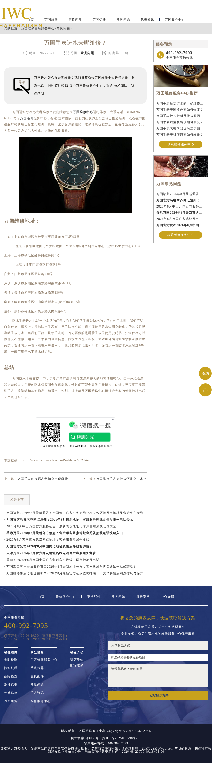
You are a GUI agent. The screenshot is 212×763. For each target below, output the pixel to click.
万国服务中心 (175, 19)
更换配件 (75, 19)
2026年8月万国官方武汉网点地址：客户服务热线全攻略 (180, 219)
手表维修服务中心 (44, 659)
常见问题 (123, 19)
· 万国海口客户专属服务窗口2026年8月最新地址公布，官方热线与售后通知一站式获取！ (70, 566)
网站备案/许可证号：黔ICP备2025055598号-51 (106, 738)
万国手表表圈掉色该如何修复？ (179, 110)
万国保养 (99, 19)
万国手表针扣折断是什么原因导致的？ (180, 116)
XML (147, 730)
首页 (41, 596)
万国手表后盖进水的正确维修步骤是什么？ (180, 103)
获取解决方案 (159, 695)
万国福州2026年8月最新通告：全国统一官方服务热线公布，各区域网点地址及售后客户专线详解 (180, 194)
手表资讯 (37, 692)
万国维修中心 (83, 112)
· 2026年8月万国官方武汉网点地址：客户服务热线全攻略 (46, 540)
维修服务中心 (66, 596)
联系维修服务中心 (180, 144)
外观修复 (11, 692)
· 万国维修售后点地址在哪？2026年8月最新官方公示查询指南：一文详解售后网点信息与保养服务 (75, 573)
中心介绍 (167, 596)
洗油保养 (11, 684)
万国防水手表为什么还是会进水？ (121, 479)
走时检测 (11, 659)
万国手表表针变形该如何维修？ (179, 134)
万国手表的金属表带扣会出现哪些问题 (46, 479)
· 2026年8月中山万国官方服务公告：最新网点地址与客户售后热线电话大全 (60, 526)
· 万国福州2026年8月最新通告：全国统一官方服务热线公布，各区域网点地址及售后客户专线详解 (75, 513)
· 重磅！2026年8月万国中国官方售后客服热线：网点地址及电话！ (53, 560)
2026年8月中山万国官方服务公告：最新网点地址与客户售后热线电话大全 (180, 206)
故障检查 (11, 676)
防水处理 (11, 668)
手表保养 (37, 668)
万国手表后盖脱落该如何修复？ (179, 122)
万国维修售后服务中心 (38, 28)
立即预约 (106, 390)
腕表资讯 (147, 19)
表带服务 (11, 701)
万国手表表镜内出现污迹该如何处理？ (180, 128)
